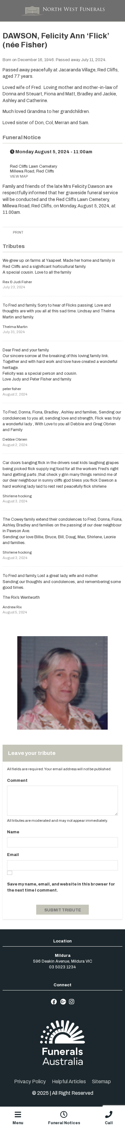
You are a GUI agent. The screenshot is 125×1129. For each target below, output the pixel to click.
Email (13, 855)
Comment (17, 780)
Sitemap (101, 1081)
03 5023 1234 (62, 967)
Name (13, 832)
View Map (19, 176)
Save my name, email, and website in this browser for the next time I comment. (61, 887)
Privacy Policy (30, 1081)
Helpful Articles (69, 1081)
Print (17, 232)
